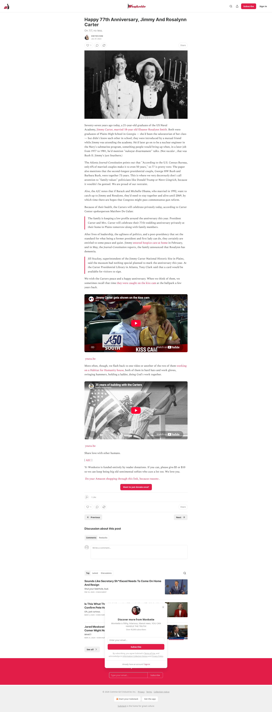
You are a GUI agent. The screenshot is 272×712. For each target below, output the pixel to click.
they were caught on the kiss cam (136, 283)
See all (90, 649)
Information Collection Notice (135, 656)
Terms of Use (149, 653)
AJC (88, 460)
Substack (122, 706)
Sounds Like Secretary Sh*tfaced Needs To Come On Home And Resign (122, 582)
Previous (95, 517)
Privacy (141, 691)
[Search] (231, 6)
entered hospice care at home (150, 243)
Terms (149, 691)
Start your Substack (128, 699)
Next (178, 517)
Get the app (150, 699)
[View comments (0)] (97, 45)
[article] (136, 588)
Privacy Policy (157, 656)
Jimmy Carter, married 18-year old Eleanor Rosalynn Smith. (132, 130)
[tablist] (96, 538)
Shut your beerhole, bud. (96, 588)
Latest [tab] (95, 573)
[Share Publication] (237, 6)
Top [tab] (87, 573)
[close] (163, 607)
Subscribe (248, 6)
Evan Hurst (101, 592)
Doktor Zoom (97, 36)
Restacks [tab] (103, 537)
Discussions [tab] (106, 573)
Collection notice (161, 691)
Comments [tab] (91, 537)
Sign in (263, 6)
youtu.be (90, 359)
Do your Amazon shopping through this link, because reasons (122, 479)
